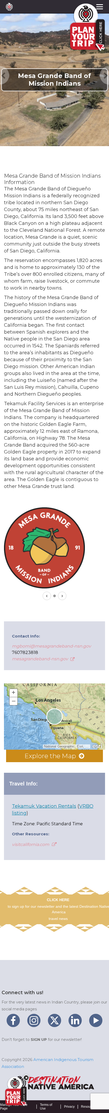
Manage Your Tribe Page (14, 1106)
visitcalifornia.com (31, 844)
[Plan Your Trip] (15, 1091)
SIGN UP (39, 1039)
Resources (89, 1106)
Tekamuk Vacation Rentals (44, 806)
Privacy (69, 1106)
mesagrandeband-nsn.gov (40, 658)
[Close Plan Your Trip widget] (26, 1078)
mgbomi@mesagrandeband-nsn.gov (51, 646)
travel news (58, 918)
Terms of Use (46, 1106)
